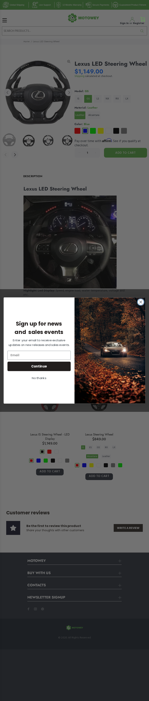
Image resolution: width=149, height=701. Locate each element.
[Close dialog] (141, 302)
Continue (39, 366)
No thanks (39, 378)
